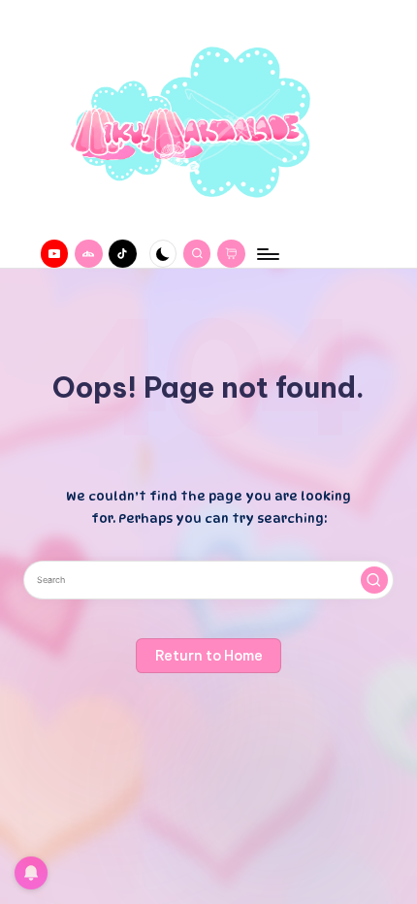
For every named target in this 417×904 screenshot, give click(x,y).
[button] (374, 580)
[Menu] (266, 253)
